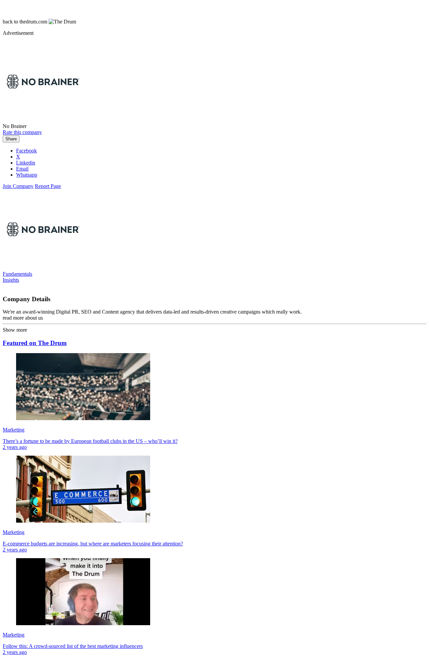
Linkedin (25, 163)
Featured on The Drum (35, 342)
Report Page (48, 186)
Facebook (26, 150)
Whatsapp (26, 175)
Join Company (18, 186)
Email (22, 169)
